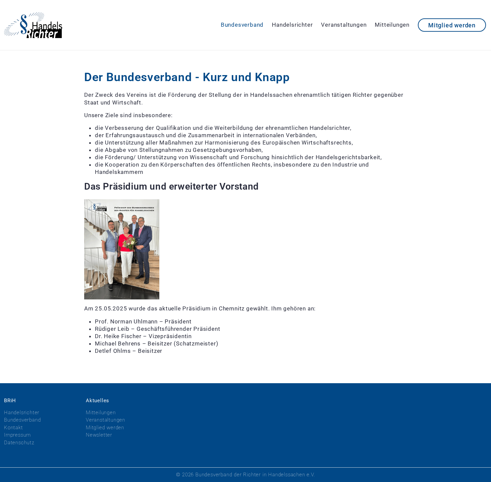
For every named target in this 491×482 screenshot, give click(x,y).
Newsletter (99, 435)
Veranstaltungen (343, 24)
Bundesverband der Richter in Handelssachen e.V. (255, 475)
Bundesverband (242, 24)
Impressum (17, 435)
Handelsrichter (292, 24)
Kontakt (13, 428)
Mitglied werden (452, 25)
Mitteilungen (392, 24)
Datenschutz (19, 443)
